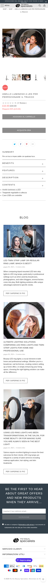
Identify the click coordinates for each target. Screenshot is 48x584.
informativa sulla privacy (26, 524)
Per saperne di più (15, 293)
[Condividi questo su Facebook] (20, 144)
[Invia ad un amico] (32, 144)
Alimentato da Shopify (36, 579)
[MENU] (1, 5)
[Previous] (4, 43)
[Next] (44, 43)
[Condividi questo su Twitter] (14, 144)
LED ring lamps (16, 274)
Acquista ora (24, 130)
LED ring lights (15, 359)
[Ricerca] (40, 5)
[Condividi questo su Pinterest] (26, 144)
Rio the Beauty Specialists (19, 579)
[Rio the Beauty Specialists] (24, 5)
